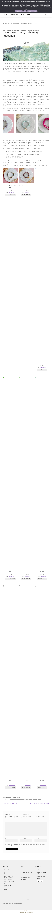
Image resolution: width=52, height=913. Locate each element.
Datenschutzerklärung (26, 900)
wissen (39, 799)
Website (36, 838)
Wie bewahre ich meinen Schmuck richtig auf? (9, 878)
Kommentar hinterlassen (33, 30)
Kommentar (8, 821)
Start (5, 23)
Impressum (39, 878)
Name (7, 838)
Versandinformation (26, 872)
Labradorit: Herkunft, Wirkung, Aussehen (39, 804)
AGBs (38, 870)
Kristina (24, 30)
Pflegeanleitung (25, 877)
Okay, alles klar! (19, 11)
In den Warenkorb (10, 194)
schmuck (30, 799)
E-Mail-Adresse (25, 838)
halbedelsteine (20, 799)
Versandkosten (12, 192)
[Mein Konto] (39, 15)
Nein (25, 11)
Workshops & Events (16, 14)
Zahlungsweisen (25, 874)
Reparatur (23, 879)
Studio (29, 14)
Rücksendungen (41, 876)
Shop (5, 14)
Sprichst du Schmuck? (10, 803)
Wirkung (35, 799)
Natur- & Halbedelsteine (13, 23)
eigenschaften (13, 799)
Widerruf (40, 881)
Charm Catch (7, 870)
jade (26, 799)
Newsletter (24, 870)
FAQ (21, 882)
